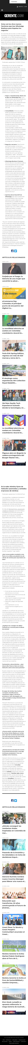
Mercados (14, 1039)
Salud (10, 1041)
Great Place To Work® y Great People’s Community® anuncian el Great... (13, 930)
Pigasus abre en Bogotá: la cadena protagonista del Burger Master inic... (14, 455)
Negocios (8, 1039)
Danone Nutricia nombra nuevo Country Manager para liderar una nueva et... (14, 879)
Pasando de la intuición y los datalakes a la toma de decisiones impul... (13, 855)
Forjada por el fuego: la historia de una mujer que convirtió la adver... (13, 278)
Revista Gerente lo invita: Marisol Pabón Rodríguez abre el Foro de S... (13, 956)
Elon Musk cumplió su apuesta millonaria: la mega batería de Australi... (13, 1004)
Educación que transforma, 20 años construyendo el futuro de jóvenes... (14, 904)
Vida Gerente (16, 1041)
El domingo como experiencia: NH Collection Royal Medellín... (13, 380)
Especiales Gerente (14, 1043)
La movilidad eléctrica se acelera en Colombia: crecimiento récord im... (13, 330)
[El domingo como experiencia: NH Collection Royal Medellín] (14, 371)
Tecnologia (4, 1041)
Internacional (22, 1039)
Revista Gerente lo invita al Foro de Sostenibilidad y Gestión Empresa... (14, 980)
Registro (21, 6)
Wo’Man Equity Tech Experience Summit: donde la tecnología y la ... (13, 405)
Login (25, 6)
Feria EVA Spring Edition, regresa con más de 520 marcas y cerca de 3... (13, 355)
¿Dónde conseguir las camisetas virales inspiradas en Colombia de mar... (13, 829)
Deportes (23, 1041)
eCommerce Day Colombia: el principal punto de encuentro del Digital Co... (12, 304)
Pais (4, 1039)
